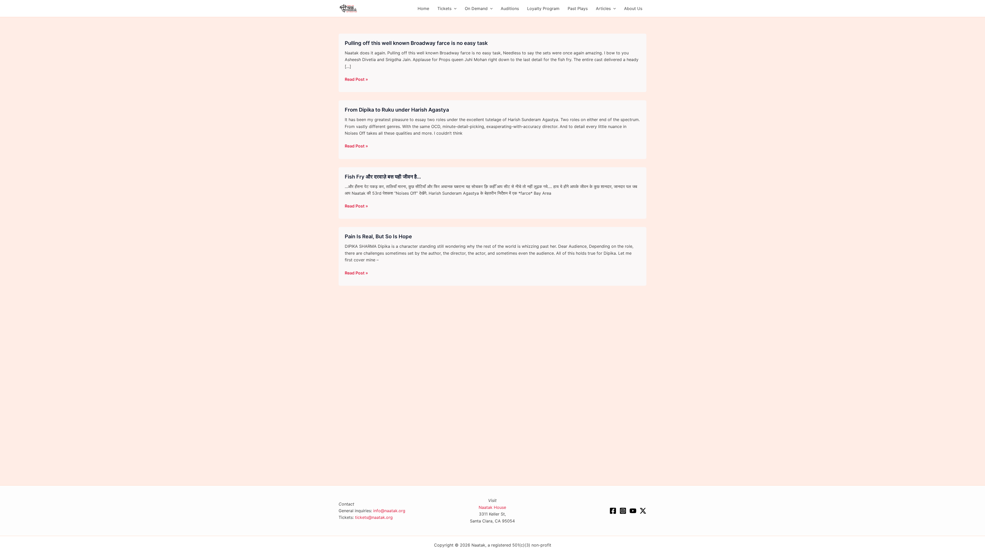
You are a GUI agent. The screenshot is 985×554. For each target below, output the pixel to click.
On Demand (476, 8)
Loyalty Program (543, 8)
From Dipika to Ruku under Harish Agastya (397, 110)
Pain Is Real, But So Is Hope (378, 236)
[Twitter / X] (642, 510)
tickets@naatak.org (374, 517)
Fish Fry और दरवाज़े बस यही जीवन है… (383, 177)
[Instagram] (622, 510)
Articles (603, 8)
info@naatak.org (389, 510)
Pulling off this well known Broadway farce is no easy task (416, 43)
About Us (633, 8)
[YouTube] (632, 510)
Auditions (510, 8)
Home (423, 8)
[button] (454, 8)
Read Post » (356, 79)
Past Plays (578, 8)
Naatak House (492, 507)
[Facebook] (612, 510)
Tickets (444, 8)
